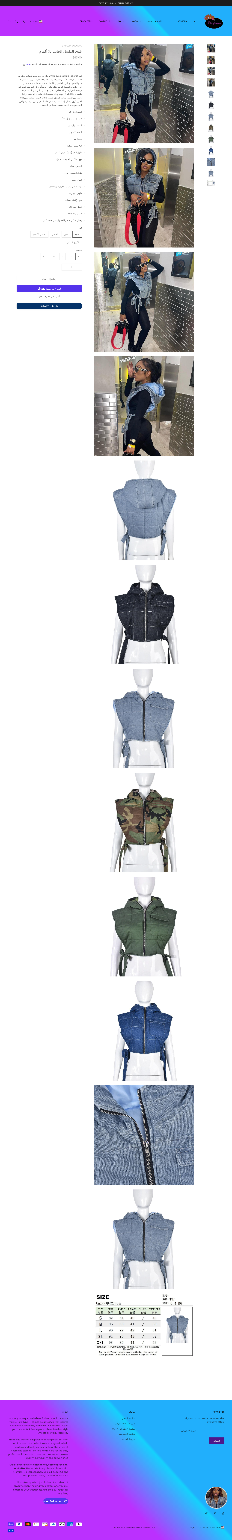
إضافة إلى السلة (49, 279)
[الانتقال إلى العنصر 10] (211, 150)
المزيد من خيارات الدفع (49, 296)
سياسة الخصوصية (127, 1434)
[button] (49, 306)
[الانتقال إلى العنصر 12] (211, 173)
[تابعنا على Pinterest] (214, 1513)
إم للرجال (120, 21)
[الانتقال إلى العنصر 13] (211, 183)
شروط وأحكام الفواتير (125, 1423)
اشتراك (216, 1440)
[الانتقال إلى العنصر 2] (211, 59)
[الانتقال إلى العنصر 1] (211, 48)
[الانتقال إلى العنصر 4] (211, 82)
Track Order (86, 21)
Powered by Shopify (141, 1527)
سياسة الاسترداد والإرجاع (123, 1428)
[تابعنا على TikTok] (206, 1513)
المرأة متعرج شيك (154, 21)
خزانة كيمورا (135, 21)
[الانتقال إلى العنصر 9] (211, 139)
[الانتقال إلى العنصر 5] (211, 93)
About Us (182, 21)
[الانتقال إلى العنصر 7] (211, 116)
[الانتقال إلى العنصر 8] (211, 127)
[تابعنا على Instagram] (222, 1513)
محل (169, 21)
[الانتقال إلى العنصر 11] (211, 161)
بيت (194, 21)
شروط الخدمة (128, 1439)
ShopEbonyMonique (72, 45)
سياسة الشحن (128, 1418)
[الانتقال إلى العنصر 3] (211, 71)
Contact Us (104, 21)
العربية (192, 1527)
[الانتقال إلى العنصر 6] (211, 105)
